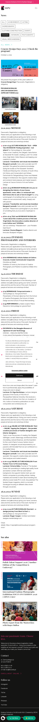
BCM (35, 712)
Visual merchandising (11, 39)
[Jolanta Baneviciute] (10, 102)
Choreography (8, 26)
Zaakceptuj (19, 375)
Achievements (13, 22)
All (3, 22)
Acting (25, 22)
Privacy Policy (5, 717)
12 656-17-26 (7, 665)
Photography (27, 35)
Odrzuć (19, 380)
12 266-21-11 (7, 667)
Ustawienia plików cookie (19, 370)
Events (27, 31)
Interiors (15, 35)
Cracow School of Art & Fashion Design (19, 2)
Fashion (5, 35)
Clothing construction (12, 31)
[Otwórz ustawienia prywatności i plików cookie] (3, 718)
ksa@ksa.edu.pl (11, 669)
